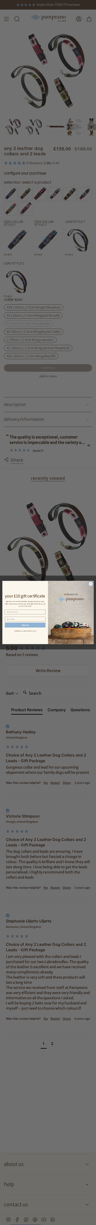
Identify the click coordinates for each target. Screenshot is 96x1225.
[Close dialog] (91, 584)
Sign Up (25, 625)
